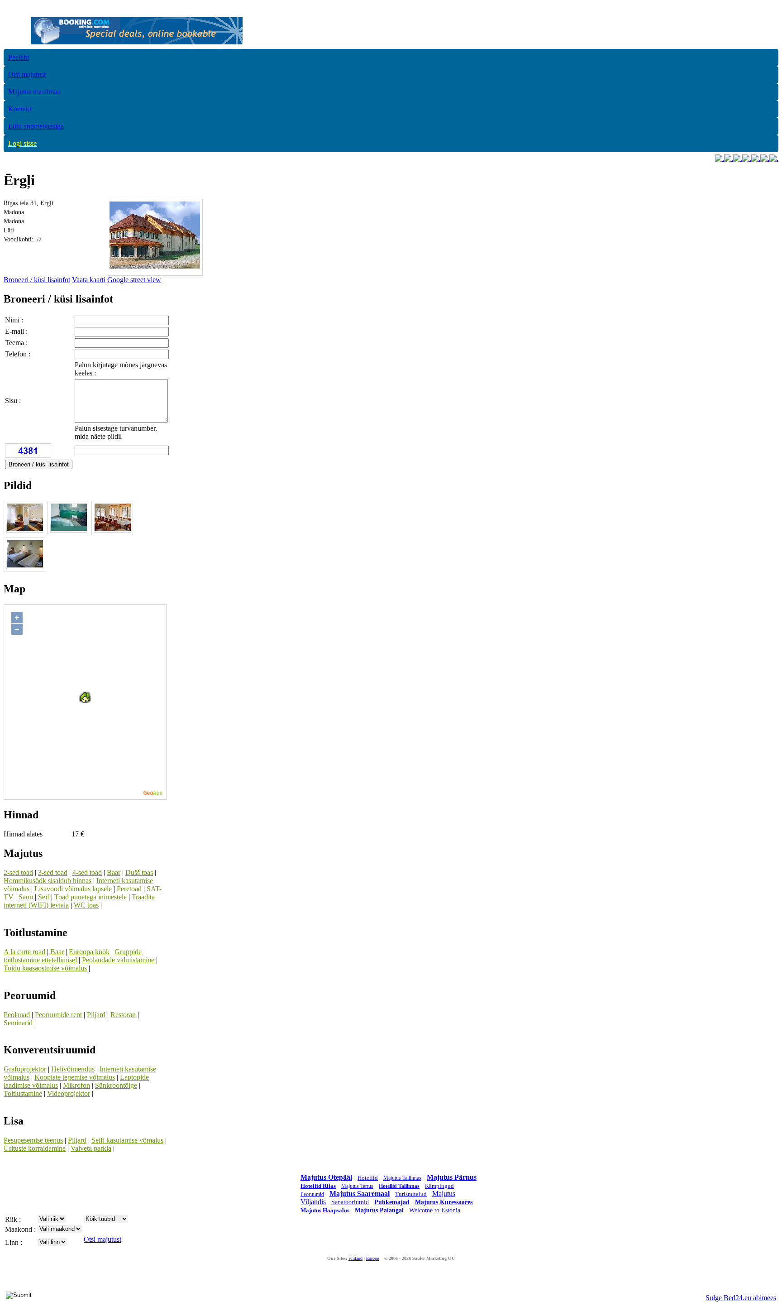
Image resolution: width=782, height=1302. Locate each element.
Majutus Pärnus (452, 1177)
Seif (43, 897)
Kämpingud (439, 1185)
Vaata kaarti (88, 279)
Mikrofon (76, 1085)
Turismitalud (411, 1194)
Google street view (134, 279)
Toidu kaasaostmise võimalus (45, 968)
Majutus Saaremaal (359, 1193)
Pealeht (18, 57)
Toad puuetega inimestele (90, 897)
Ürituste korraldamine (35, 1148)
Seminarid (18, 1023)
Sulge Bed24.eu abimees (741, 1298)
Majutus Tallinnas (402, 1178)
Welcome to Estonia (434, 1210)
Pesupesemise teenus (33, 1140)
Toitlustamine (23, 1093)
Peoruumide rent (58, 1015)
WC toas (86, 905)
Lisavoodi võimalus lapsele (73, 889)
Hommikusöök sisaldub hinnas (47, 880)
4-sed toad (87, 872)
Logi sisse (22, 143)
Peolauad (17, 1015)
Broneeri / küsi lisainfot (37, 279)
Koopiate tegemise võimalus (74, 1077)
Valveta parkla (91, 1148)
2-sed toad (18, 872)
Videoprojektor (68, 1093)
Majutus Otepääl (326, 1177)
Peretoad (129, 889)
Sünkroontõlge (116, 1085)
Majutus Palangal (379, 1210)
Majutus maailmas (34, 92)
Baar (113, 872)
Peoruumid (312, 1194)
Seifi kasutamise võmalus (127, 1140)
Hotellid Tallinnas (399, 1186)
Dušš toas (139, 872)
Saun (26, 897)
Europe (372, 1258)
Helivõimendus (73, 1069)
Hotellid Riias (318, 1185)
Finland (355, 1258)
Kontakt (19, 109)
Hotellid (368, 1177)
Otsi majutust (27, 74)
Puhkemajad (392, 1202)
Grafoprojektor (25, 1069)
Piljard (96, 1015)
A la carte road (24, 952)
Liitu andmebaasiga (36, 126)
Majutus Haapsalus (324, 1210)
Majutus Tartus (357, 1186)
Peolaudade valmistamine (118, 960)
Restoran (123, 1015)
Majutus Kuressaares (443, 1202)
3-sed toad (52, 872)
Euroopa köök (89, 952)
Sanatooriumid (350, 1202)
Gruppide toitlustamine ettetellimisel (73, 956)
